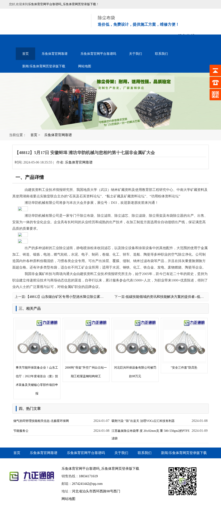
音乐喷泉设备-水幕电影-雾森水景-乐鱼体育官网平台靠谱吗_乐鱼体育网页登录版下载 (44, 21)
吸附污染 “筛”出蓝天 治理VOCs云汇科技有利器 (143, 421)
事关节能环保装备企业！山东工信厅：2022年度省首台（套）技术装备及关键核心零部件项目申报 (37, 380)
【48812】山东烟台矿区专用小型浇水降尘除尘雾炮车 (66, 296)
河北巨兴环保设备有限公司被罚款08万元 (135, 372)
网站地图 (84, 66)
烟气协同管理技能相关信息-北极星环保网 (41, 421)
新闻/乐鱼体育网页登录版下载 (43, 66)
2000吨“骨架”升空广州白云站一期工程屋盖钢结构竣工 (86, 372)
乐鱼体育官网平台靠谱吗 (98, 53)
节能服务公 (20, 430)
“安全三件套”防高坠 (184, 367)
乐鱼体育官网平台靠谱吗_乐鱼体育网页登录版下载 (62, 4)
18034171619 (88, 476)
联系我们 (161, 53)
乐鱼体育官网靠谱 (55, 53)
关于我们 (135, 53)
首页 (25, 53)
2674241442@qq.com (87, 483)
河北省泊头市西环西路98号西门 (96, 491)
